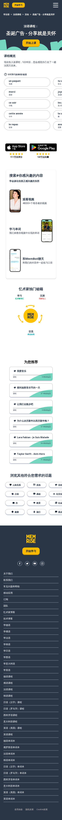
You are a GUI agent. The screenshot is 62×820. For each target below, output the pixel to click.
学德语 (6, 625)
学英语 (6, 670)
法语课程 (17, 14)
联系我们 (8, 580)
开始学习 (18, 5)
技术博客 (8, 618)
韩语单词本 (9, 760)
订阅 (5, 599)
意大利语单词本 (11, 785)
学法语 (6, 14)
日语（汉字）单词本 (13, 766)
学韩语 (6, 644)
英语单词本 (9, 798)
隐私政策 (30, 809)
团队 (5, 605)
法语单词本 (9, 753)
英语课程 (8, 734)
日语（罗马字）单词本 (15, 773)
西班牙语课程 (10, 715)
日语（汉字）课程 (12, 702)
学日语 (6, 650)
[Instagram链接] (42, 563)
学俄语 (6, 631)
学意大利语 (9, 663)
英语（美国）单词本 (13, 792)
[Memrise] (6, 5)
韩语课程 (8, 695)
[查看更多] (55, 5)
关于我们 (8, 573)
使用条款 (19, 809)
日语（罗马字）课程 (13, 708)
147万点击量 (43, 157)
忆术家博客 (9, 612)
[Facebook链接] (19, 563)
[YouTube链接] (34, 563)
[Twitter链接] (27, 563)
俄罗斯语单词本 (11, 747)
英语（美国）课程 (12, 728)
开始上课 (31, 42)
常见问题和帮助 (11, 586)
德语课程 (8, 676)
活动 (27, 14)
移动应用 (8, 592)
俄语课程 (8, 682)
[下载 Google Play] (43, 147)
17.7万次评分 (16, 157)
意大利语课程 (10, 721)
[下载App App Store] (16, 147)
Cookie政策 (42, 809)
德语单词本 (9, 740)
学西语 (6, 657)
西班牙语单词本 (11, 779)
